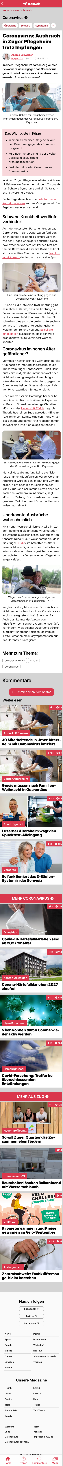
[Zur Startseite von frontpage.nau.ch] (31, 3)
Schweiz (27, 10)
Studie (21, 543)
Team (36, 1426)
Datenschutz (11, 1436)
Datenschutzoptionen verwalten (18, 1441)
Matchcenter (40, 1339)
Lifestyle (9, 1362)
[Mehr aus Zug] (31, 1096)
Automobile (11, 1410)
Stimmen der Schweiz (44, 1356)
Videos (8, 1350)
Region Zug (17, 58)
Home (5, 10)
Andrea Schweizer (22, 54)
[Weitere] (53, 25)
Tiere (7, 1404)
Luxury (37, 1393)
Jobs (7, 1431)
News (16, 10)
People (8, 1345)
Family (8, 1399)
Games (8, 1356)
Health (8, 1388)
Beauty (8, 1416)
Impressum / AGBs (43, 1436)
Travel (36, 1404)
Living (36, 1388)
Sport (8, 1339)
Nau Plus (38, 1350)
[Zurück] (2, 3)
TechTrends (39, 1410)
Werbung (10, 1426)
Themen (37, 1362)
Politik (36, 1333)
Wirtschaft (38, 1345)
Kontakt (38, 1431)
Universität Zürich (32, 408)
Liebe (8, 1393)
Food (36, 1399)
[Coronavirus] (31, 17)
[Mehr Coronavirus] (31, 898)
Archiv (8, 1367)
